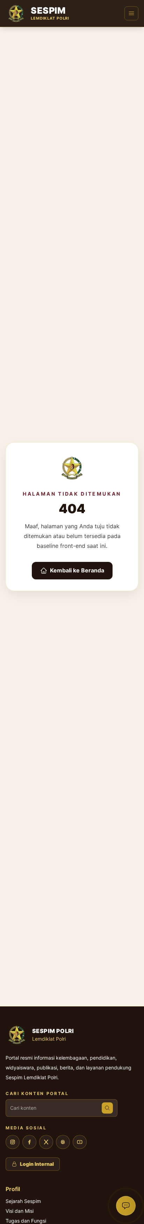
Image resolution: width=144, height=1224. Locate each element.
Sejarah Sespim (23, 1201)
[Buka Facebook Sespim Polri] (29, 1142)
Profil (13, 1188)
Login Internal (37, 1164)
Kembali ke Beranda (77, 570)
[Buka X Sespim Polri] (46, 1142)
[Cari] (107, 1108)
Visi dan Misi (20, 1211)
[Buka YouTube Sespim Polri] (80, 1142)
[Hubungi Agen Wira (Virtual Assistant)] (126, 1206)
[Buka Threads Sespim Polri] (63, 1142)
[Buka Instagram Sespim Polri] (13, 1142)
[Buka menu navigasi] (131, 13)
